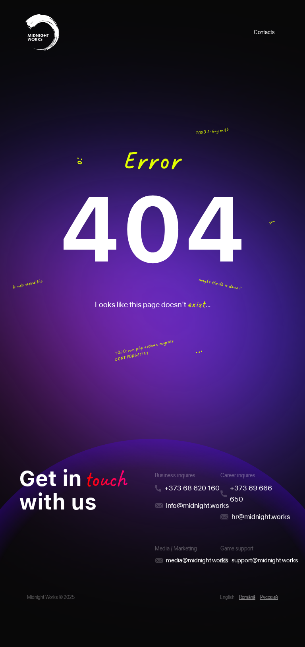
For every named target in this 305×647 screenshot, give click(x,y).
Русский (269, 597)
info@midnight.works (197, 505)
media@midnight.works (197, 560)
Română (247, 597)
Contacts (264, 32)
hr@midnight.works (261, 516)
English (227, 597)
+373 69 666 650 (251, 493)
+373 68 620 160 (192, 488)
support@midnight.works (265, 560)
